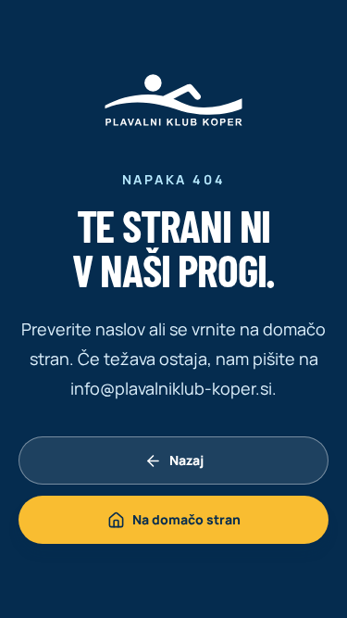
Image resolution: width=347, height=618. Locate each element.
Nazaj (186, 460)
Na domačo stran (186, 519)
